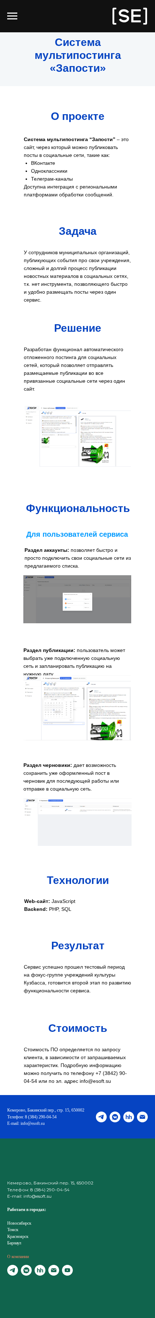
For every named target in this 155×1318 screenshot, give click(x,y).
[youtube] (67, 1270)
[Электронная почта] (142, 1117)
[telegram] (101, 1117)
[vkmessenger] (115, 1117)
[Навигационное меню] (12, 16)
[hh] (128, 1117)
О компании (18, 1256)
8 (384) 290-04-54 (41, 1116)
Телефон (15, 1116)
